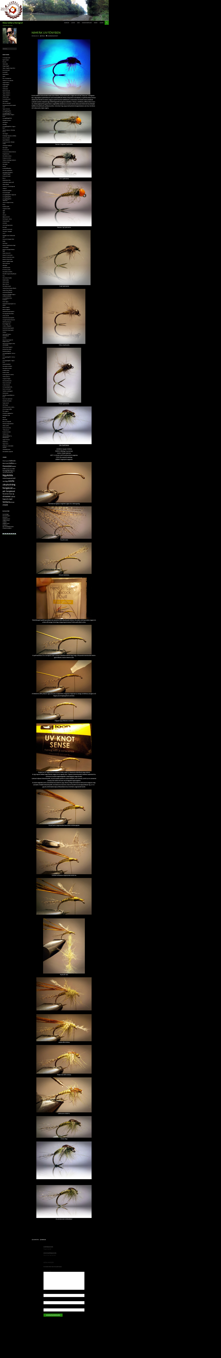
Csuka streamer (6, 385)
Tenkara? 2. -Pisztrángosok (9, 186)
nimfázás (43, 1239)
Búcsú (4, 178)
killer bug (9, 470)
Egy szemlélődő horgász (8, 526)
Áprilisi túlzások (6, 90)
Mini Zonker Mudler (7, 278)
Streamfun (5, 517)
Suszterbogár (6, 514)
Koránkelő (5, 72)
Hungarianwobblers (7, 528)
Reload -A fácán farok (7, 259)
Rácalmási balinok (7, 351)
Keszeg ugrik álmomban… (8, 313)
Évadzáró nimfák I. (7, 432)
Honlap (46, 1307)
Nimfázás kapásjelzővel (8, 423)
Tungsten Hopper (7, 378)
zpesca (43, 36)
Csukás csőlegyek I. (7, 326)
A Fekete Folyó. (6, 162)
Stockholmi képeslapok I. (8, 330)
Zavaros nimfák (6, 137)
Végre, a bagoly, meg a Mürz (9, 68)
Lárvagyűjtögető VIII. (7, 118)
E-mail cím (47, 1300)
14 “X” (4, 233)
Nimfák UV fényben (7, 401)
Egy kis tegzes (6, 59)
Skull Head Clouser (7, 321)
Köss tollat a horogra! (13, 22)
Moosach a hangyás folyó (8, 239)
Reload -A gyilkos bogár (8, 261)
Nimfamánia (5, 393)
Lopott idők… (5, 86)
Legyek (73, 22)
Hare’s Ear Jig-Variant (50, 1254)
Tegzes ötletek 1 (6, 95)
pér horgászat (9, 491)
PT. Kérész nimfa (6, 269)
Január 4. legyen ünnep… (8, 202)
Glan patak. (5, 164)
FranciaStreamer (6, 99)
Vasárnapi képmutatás (8, 225)
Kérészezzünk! (6, 70)
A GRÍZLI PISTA (6, 370)
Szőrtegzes (5, 122)
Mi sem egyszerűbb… (7, 409)
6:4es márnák (6, 315)
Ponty (14, 488)
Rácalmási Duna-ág (8, 494)
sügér (11, 499)
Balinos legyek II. (6, 309)
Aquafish (7, 460)
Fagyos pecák (48, 1248)
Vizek (78, 22)
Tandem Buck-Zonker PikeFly (9, 288)
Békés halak (5, 463)
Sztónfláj (5, 124)
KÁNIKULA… (5, 441)
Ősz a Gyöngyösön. (7, 78)
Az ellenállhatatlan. (7, 168)
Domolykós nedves (7, 156)
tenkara (6, 501)
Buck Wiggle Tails (7, 324)
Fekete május (6, 97)
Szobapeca (5, 525)
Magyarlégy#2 (6, 66)
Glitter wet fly (6, 425)
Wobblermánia (6, 523)
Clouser (4, 214)
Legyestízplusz (6, 82)
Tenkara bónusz (6, 376)
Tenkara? (5, 188)
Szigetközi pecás (6, 518)
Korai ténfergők (6, 192)
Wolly (4, 241)
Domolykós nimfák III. (7, 271)
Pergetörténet (6, 154)
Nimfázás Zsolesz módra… (9, 407)
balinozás (12, 461)
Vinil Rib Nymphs (6, 267)
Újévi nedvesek (6, 263)
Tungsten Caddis (6, 208)
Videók (95, 22)
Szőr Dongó (5, 405)
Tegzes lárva (5, 443)
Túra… (4, 275)
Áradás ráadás (6, 372)
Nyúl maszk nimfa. (7, 427)
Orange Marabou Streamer (9, 319)
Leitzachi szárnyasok (7, 229)
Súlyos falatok (6, 184)
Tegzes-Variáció (6, 109)
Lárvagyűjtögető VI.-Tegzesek (9, 194)
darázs (15, 463)
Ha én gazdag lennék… (8, 387)
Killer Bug (5, 419)
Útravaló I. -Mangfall (7, 231)
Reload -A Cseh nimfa (7, 255)
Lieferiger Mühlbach (7, 145)
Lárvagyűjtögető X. (7, 111)
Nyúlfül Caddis (6, 206)
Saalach (4, 166)
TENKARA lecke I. (7, 449)
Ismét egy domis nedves (8, 374)
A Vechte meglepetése (8, 413)
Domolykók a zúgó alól (8, 451)
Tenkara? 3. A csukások (8, 80)
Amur (4, 460)
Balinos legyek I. (6, 307)
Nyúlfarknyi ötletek (7, 190)
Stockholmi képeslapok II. (8, 328)
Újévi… (4, 76)
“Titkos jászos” (6, 429)
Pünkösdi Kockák (6, 176)
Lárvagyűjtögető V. (7, 196)
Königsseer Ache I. (7, 158)
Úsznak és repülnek (87, 22)
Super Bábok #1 (6, 140)
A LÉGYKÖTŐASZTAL (7, 292)
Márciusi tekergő (6, 103)
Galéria (102, 22)
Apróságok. (5, 147)
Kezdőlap (66, 22)
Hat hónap (5, 243)
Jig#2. (4, 210)
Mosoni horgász (6, 515)
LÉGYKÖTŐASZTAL (9, 472)
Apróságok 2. (6, 101)
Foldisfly (5, 522)
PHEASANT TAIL (6, 415)
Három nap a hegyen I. (8, 347)
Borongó (5, 227)
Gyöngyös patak (8, 468)
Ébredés (4, 62)
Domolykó (7, 466)
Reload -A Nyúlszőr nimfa (8, 257)
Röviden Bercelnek (7, 349)
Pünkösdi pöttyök (7, 364)
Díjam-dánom (6, 284)
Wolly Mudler (6, 280)
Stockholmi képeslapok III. (8, 317)
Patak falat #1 (6, 74)
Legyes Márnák (6, 439)
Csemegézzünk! (6, 57)
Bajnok (4, 417)
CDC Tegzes (5, 133)
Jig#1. (4, 212)
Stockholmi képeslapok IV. (8, 311)
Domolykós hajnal (7, 286)
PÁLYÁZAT (5, 265)
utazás (5, 505)
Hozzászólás (47, 1271)
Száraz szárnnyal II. (7, 382)
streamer (7, 496)
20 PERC (4, 337)
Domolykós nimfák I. (7, 368)
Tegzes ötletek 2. (6, 93)
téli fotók (12, 502)
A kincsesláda (6, 282)
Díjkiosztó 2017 (6, 217)
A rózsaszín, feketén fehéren (9, 151)
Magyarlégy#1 (6, 84)
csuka (11, 463)
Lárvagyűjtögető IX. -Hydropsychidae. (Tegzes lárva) (8, 114)
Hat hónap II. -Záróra (7, 219)
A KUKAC (5, 223)
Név (45, 1293)
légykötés (36, 1239)
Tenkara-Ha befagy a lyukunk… (9, 160)
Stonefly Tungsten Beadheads (9, 273)
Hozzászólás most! (52, 36)
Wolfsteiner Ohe (6, 180)
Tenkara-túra (6, 434)
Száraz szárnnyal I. (7, 389)
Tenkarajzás (5, 88)
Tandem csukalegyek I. (8, 391)
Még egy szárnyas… (7, 120)
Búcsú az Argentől (7, 421)
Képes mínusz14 (6, 253)
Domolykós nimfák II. (7, 366)
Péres (4, 204)
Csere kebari (5, 247)
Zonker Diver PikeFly (7, 290)
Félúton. (4, 332)
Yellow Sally (5, 64)
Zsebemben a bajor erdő (8, 182)
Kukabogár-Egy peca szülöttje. (9, 135)
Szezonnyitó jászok (7, 380)
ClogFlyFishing (6, 520)
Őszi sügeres (6, 411)
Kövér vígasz (5, 301)
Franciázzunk (6, 149)
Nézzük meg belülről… (8, 170)
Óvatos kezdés (6, 221)
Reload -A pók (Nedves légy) (9, 245)
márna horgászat (7, 478)
